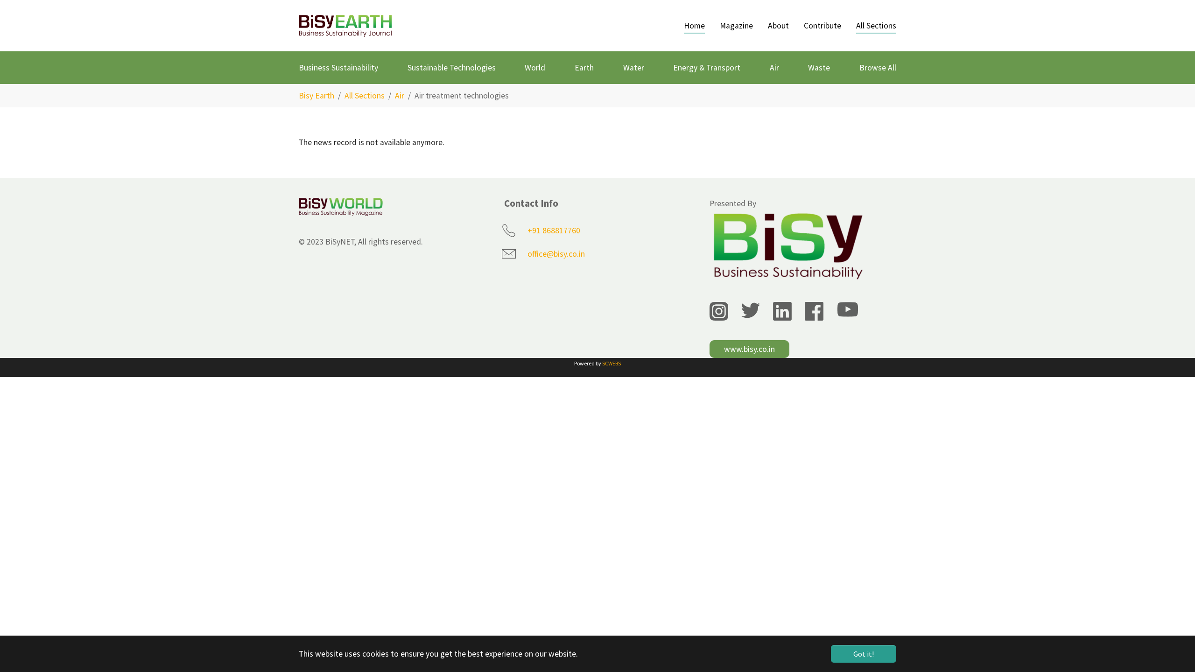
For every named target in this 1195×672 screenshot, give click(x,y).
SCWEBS (611, 363)
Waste (819, 68)
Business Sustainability (338, 68)
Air (774, 68)
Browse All (877, 68)
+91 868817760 (553, 230)
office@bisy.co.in (556, 254)
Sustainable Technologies (452, 68)
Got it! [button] (863, 653)
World (535, 68)
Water (633, 68)
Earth (584, 68)
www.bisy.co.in (749, 349)
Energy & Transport (706, 68)
